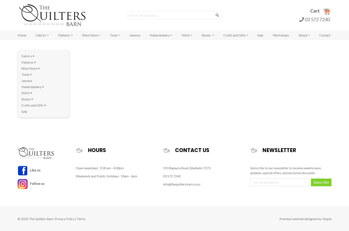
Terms (81, 219)
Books (206, 35)
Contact (325, 35)
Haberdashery (160, 35)
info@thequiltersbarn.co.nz (182, 184)
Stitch (186, 35)
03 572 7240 (317, 19)
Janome (134, 35)
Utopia (326, 219)
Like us (35, 170)
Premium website (292, 219)
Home (22, 35)
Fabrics (41, 35)
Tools (114, 35)
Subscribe (321, 182)
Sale (260, 35)
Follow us (37, 183)
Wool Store (90, 35)
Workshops (281, 35)
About (303, 35)
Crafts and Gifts (234, 35)
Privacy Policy (65, 219)
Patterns (64, 35)
